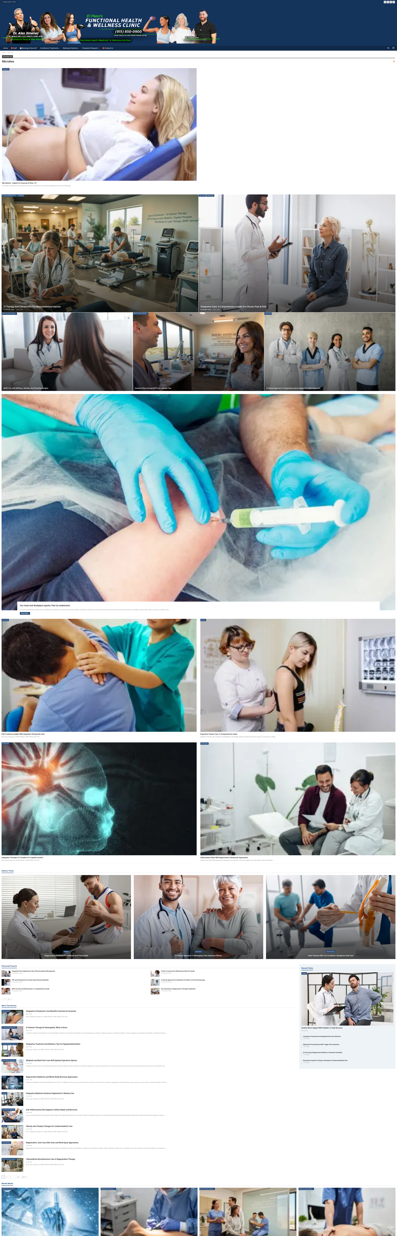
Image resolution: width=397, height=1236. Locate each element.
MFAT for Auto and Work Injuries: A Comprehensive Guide (30, 989)
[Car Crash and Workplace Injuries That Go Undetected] (198, 502)
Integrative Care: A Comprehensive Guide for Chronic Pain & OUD (233, 306)
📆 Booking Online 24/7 (28, 48)
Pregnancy (6, 69)
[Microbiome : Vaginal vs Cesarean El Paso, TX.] (99, 124)
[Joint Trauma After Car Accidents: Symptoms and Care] (331, 917)
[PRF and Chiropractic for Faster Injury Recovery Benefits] (6, 982)
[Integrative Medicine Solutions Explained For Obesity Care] (12, 1099)
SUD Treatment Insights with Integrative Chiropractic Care (23, 734)
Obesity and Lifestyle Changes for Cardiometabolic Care (49, 1126)
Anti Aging (21, 195)
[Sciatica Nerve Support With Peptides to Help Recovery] (347, 998)
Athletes (66, 951)
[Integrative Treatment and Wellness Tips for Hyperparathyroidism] (12, 1050)
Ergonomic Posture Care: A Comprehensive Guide (218, 734)
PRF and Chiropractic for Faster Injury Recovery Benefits (30, 980)
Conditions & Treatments (49, 48)
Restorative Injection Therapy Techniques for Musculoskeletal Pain (325, 1060)
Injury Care (202, 195)
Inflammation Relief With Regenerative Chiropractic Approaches (224, 858)
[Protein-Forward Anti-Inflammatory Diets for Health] (155, 973)
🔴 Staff (14, 48)
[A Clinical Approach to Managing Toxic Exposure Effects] (198, 917)
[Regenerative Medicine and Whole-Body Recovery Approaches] (12, 1083)
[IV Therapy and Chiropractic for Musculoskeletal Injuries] (100, 253)
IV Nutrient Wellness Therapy (9, 195)
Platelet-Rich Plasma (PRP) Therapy (9, 1188)
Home (5, 48)
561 (18, 1177)
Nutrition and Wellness (8, 1109)
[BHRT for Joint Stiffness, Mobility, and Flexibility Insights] (67, 351)
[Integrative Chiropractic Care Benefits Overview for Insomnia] (12, 1017)
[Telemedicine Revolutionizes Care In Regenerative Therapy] (12, 1165)
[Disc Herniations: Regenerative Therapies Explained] (155, 991)
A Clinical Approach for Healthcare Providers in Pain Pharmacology (183, 980)
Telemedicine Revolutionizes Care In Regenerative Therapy (50, 1159)
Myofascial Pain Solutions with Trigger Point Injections (321, 1044)
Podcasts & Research (90, 48)
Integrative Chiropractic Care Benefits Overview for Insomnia (51, 1011)
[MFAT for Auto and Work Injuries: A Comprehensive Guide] (6, 991)
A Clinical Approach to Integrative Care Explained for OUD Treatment (293, 388)
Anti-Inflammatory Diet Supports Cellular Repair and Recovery (51, 1110)
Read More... (25, 613)
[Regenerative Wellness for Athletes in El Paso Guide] (66, 917)
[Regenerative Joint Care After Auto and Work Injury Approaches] (12, 1148)
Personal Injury (331, 951)
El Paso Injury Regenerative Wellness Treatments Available (322, 1052)
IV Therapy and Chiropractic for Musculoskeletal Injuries (32, 306)
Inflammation (204, 743)
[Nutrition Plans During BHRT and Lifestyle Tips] (198, 351)
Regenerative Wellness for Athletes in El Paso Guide (66, 955)
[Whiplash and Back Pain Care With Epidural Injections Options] (12, 1066)
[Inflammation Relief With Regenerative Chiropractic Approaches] (297, 798)
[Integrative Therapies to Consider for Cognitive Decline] (99, 798)
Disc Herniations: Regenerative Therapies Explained (178, 989)
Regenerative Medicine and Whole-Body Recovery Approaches (52, 1077)
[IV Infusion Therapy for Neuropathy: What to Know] (12, 1033)
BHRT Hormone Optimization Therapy (9, 313)
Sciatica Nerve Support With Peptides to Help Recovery (322, 1028)
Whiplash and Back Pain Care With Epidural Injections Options (51, 1060)
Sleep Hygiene (6, 1011)
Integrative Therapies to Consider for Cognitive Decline (22, 858)
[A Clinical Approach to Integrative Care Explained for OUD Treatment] (330, 351)
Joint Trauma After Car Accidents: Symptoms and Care (330, 955)
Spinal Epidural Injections (9, 1060)
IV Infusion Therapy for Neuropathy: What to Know (46, 1027)
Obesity (4, 1093)
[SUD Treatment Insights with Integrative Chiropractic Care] (99, 675)
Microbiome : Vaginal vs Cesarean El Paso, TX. (19, 183)
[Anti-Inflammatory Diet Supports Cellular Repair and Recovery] (12, 1115)
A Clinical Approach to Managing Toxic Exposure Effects (198, 955)
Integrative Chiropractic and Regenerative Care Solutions (322, 1036)
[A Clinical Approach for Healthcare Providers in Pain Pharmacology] (155, 982)
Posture (203, 620)
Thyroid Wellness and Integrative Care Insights (9, 1044)
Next (24, 1177)
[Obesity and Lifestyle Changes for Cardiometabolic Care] (12, 1132)
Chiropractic (210, 195)
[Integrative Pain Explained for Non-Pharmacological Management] (6, 973)
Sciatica (304, 973)
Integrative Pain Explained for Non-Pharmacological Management (33, 971)
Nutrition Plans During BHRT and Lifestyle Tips (153, 388)
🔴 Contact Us (107, 48)
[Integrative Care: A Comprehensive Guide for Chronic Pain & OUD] (297, 253)
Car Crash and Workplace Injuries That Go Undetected (45, 605)
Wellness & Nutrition (70, 48)
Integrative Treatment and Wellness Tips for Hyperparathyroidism (53, 1044)
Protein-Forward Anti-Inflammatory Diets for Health (178, 971)
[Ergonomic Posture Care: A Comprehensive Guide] (297, 675)
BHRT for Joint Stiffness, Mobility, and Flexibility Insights (26, 388)
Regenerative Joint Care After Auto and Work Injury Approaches (52, 1143)
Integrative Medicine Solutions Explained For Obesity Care (50, 1093)
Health (4, 1076)
